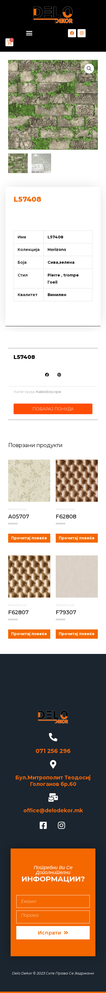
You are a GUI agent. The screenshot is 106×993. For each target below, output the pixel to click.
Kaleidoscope (48, 391)
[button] (29, 33)
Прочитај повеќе (29, 538)
